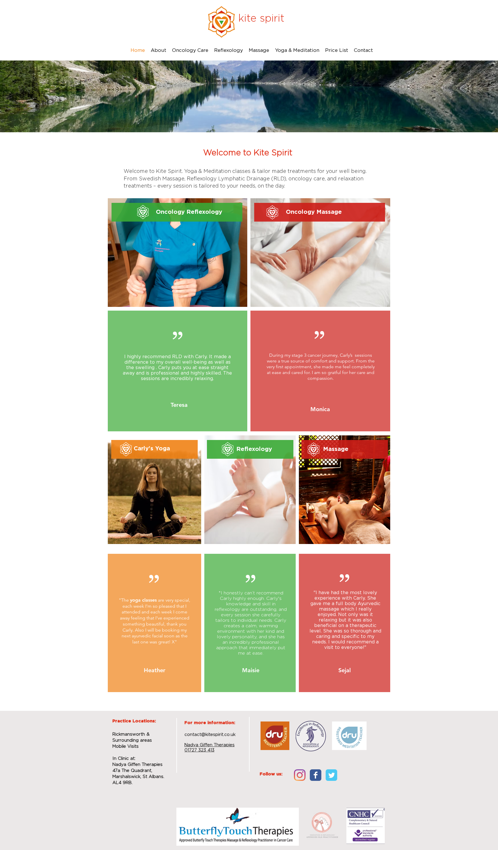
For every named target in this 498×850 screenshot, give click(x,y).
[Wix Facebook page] (315, 775)
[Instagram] (299, 775)
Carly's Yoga (152, 449)
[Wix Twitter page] (331, 775)
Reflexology (254, 449)
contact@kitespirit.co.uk (209, 734)
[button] (190, 50)
